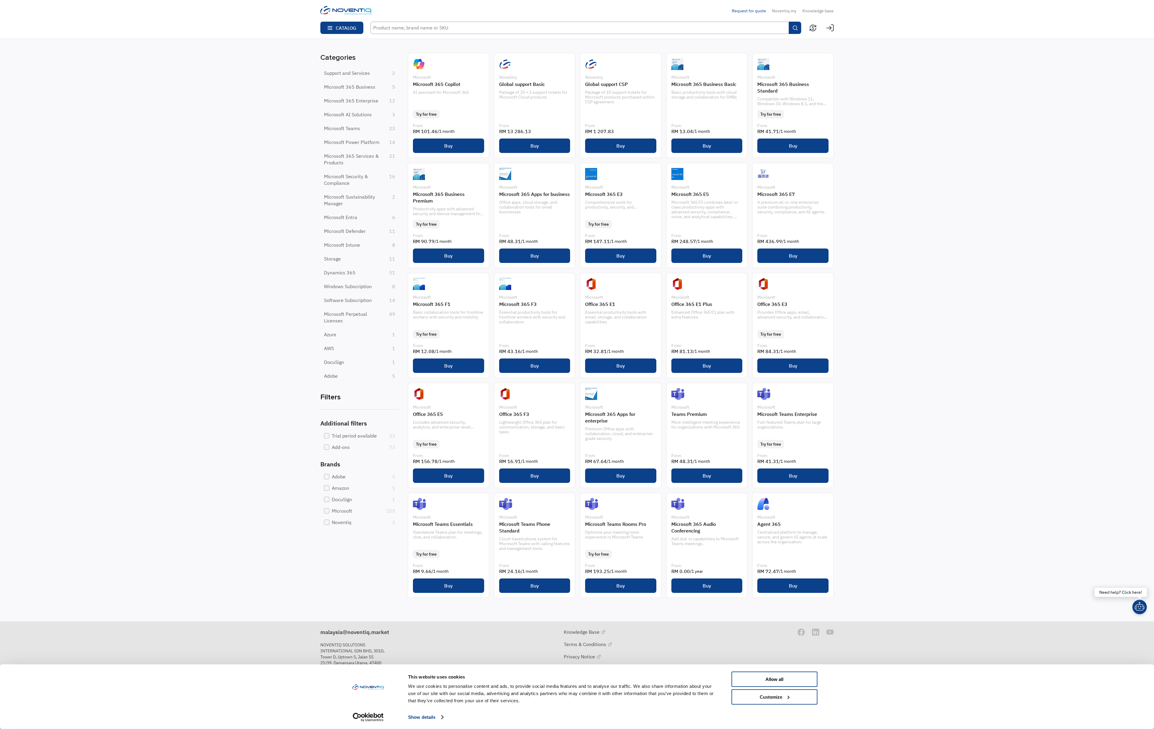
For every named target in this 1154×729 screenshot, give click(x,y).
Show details (421, 717)
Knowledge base (818, 11)
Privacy (580, 657)
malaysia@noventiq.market (354, 632)
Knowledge (582, 632)
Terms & (585, 644)
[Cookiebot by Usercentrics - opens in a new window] (368, 717)
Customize (771, 696)
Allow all (774, 679)
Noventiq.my (784, 11)
